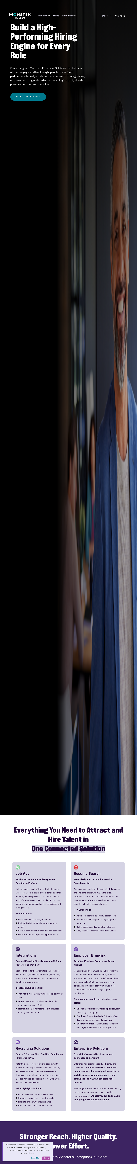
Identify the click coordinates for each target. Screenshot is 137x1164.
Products (42, 16)
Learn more (36, 1158)
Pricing (55, 16)
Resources (68, 16)
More (105, 16)
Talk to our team (27, 97)
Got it (46, 1158)
